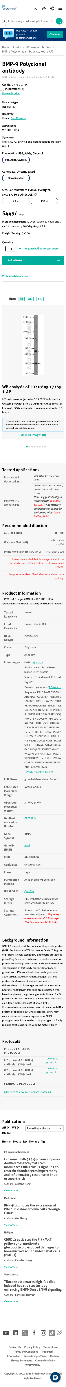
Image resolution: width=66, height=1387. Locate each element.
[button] (55, 1377)
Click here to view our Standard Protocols (27, 1091)
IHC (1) (6, 1132)
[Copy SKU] (35, 194)
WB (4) (16, 1127)
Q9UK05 (29, 891)
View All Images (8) (33, 435)
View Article (11, 1190)
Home (6, 47)
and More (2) (18, 118)
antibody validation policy (22, 427)
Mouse (17, 1141)
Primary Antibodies (39, 47)
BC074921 (55, 687)
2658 (27, 845)
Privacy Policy (32, 1347)
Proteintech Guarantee (15, 275)
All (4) (6, 1127)
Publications (13, 89)
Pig (43, 1141)
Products (18, 47)
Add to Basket (15, 260)
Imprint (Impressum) (35, 1356)
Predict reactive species (39, 771)
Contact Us (15, 1347)
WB (30, 298)
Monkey (34, 1141)
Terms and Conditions (26, 1351)
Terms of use (50, 1347)
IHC (40, 298)
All (21, 298)
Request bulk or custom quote (41, 248)
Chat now (55, 34)
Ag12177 (37, 662)
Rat (25, 1141)
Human (6, 1141)
